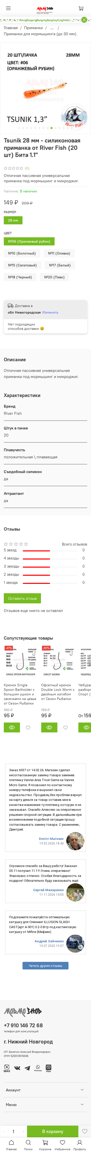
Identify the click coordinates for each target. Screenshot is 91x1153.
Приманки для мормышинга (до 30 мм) (40, 33)
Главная (11, 27)
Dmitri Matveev (51, 839)
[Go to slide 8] (48, 128)
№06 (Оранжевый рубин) (29, 241)
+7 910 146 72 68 (23, 1025)
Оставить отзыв (22, 598)
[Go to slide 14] (72, 128)
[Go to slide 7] (43, 128)
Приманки (33, 27)
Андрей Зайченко (49, 941)
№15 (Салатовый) (22, 265)
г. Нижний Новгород (28, 1041)
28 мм (13, 220)
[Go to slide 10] (56, 128)
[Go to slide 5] (35, 128)
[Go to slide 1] (19, 128)
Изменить (50, 312)
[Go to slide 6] (39, 128)
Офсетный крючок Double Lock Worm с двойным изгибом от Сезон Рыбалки (58, 691)
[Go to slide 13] (68, 128)
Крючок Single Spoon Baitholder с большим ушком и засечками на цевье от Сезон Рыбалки (20, 693)
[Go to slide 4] (31, 128)
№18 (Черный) (20, 277)
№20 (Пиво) (54, 277)
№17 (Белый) (60, 265)
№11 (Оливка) (59, 253)
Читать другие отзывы (45, 966)
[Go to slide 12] (64, 128)
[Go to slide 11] (60, 128)
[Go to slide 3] (27, 128)
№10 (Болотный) (22, 253)
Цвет (8, 233)
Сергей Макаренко (48, 890)
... (52, 27)
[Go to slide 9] (52, 128)
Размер (10, 212)
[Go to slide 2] (23, 128)
